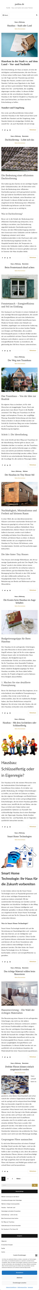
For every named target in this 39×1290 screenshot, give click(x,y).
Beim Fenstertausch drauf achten (19, 267)
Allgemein (4, 1241)
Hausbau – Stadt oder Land (19, 25)
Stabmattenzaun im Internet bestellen (11, 1225)
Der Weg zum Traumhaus (19, 360)
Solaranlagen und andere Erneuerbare (10, 1211)
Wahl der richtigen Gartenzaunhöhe (10, 1204)
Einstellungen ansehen (19, 1283)
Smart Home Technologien (19, 836)
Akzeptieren (19, 1272)
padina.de (19, 4)
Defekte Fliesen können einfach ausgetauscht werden (19, 1068)
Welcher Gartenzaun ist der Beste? (10, 1196)
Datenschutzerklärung (11, 1287)
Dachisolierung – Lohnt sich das (19, 139)
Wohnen (25, 471)
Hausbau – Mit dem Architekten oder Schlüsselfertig (19, 724)
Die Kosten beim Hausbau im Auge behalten (19, 601)
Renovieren (25, 136)
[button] (36, 1255)
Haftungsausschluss (22, 1287)
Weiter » (18, 1178)
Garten (3, 1252)
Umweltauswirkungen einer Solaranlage (11, 1200)
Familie (3, 1248)
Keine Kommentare (20, 29)
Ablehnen (19, 1277)
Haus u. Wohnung (19, 22)
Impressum (30, 1287)
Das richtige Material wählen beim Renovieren (19, 972)
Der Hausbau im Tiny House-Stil (19, 474)
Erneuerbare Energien (7, 1244)
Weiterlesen (32, 130)
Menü (6, 15)
